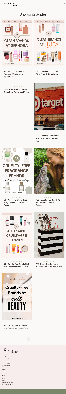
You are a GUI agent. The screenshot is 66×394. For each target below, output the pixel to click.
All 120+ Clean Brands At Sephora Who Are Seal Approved (14, 74)
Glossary (4, 369)
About (3, 378)
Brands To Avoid (6, 363)
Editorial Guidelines (19, 390)
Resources (4, 371)
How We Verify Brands (7, 382)
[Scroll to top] (62, 388)
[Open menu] (64, 4)
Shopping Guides (17, 69)
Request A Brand (6, 365)
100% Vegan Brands (7, 361)
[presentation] (17, 42)
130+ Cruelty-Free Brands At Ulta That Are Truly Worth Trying (48, 202)
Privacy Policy (6, 390)
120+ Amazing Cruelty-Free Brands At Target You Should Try (48, 138)
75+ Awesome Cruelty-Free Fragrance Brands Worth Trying (15, 202)
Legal (30, 390)
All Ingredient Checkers (7, 373)
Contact (3, 380)
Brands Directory (6, 356)
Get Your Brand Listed (7, 384)
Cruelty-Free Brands (7, 359)
